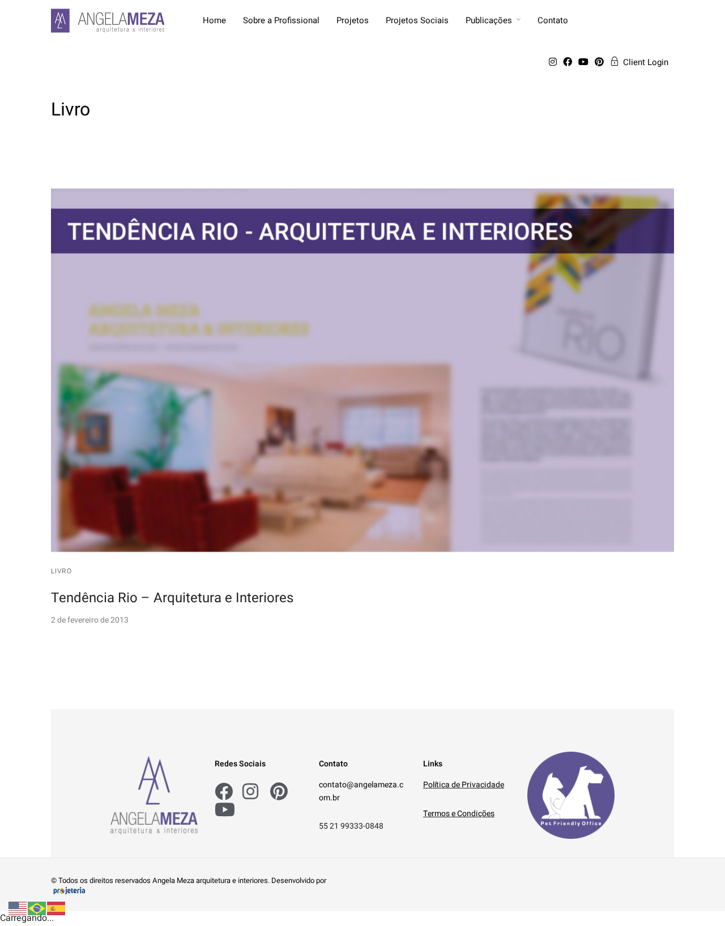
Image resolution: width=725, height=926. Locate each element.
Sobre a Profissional (281, 20)
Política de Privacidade (463, 785)
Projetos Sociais (417, 20)
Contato (553, 20)
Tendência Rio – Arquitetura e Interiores (172, 598)
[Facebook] (569, 62)
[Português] (37, 908)
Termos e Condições (458, 814)
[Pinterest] (601, 62)
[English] (18, 908)
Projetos (352, 20)
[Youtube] (585, 62)
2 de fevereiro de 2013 (90, 620)
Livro (61, 571)
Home (214, 20)
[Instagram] (555, 62)
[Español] (56, 908)
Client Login (645, 62)
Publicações (489, 20)
